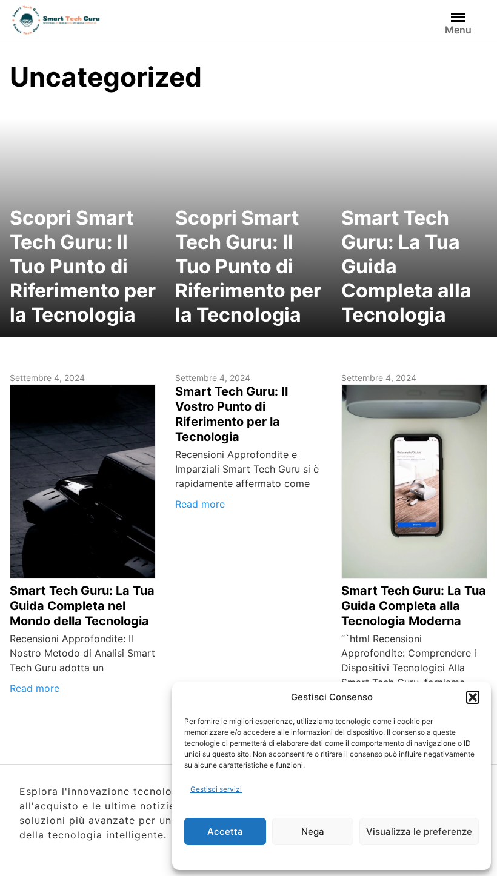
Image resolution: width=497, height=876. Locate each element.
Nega (312, 831)
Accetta (225, 831)
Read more (34, 688)
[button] (473, 697)
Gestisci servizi (216, 789)
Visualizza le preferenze (419, 831)
